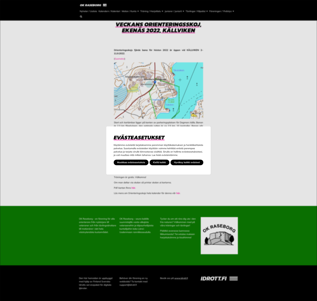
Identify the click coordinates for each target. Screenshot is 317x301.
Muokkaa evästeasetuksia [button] (131, 162)
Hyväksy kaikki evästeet (187, 162)
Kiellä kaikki (159, 162)
